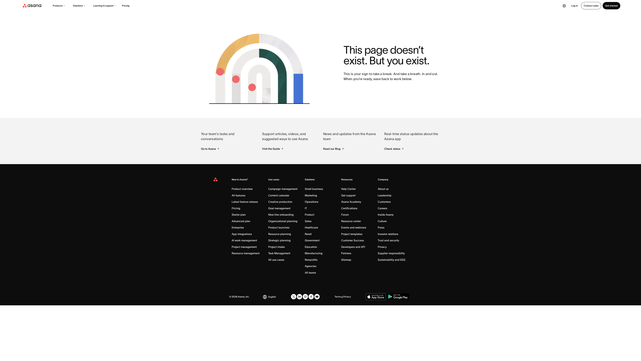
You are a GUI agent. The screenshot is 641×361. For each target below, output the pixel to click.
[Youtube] (317, 296)
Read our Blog (332, 148)
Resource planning (279, 233)
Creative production (280, 201)
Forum (345, 214)
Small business (314, 188)
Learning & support (103, 5)
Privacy (382, 246)
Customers (384, 201)
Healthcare (311, 227)
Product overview (242, 188)
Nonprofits (311, 259)
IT (306, 208)
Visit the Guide (271, 148)
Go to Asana (208, 148)
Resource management (246, 253)
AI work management (244, 240)
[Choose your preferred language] (564, 5)
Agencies (310, 266)
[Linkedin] (299, 296)
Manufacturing (314, 253)
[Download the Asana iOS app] (376, 296)
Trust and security (388, 240)
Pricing (126, 5)
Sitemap (346, 259)
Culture (382, 221)
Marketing (311, 195)
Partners (346, 253)
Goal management (279, 208)
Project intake (276, 246)
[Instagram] (305, 296)
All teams (310, 272)
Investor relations (388, 233)
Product (309, 214)
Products (58, 5)
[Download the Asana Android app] (398, 296)
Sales (308, 221)
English (272, 296)
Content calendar (278, 195)
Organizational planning (282, 221)
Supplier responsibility (391, 253)
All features (238, 195)
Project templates (351, 233)
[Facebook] (311, 296)
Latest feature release (245, 201)
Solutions (78, 5)
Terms (338, 296)
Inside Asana (385, 214)
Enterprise (238, 227)
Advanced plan (241, 221)
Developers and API (353, 246)
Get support (348, 195)
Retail (308, 233)
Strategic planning (279, 240)
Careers (382, 208)
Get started (611, 5)
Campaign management (282, 188)
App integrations (242, 233)
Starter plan (239, 214)
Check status (392, 148)
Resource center (351, 221)
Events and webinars (353, 227)
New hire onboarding (281, 214)
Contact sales (591, 5)
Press (381, 227)
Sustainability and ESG (391, 259)
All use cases (276, 259)
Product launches (278, 227)
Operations (311, 201)
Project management (244, 246)
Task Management (279, 253)
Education (311, 246)
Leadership (384, 195)
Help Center (348, 188)
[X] (293, 296)
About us (383, 188)
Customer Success (352, 240)
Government (312, 240)
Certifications (349, 208)
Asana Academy (351, 201)
